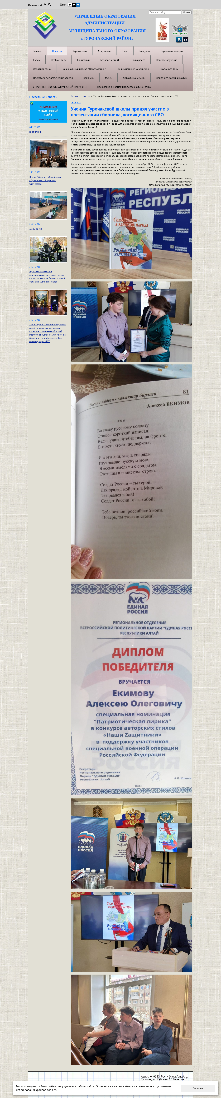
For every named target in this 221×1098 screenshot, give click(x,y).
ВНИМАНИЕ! (35, 132)
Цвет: (64, 4)
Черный (74, 5)
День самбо (35, 228)
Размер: (33, 5)
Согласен (198, 1088)
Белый (70, 5)
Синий (78, 5)
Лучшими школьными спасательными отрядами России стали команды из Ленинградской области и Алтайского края (47, 276)
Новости (86, 96)
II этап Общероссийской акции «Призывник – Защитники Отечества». (45, 180)
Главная (74, 96)
